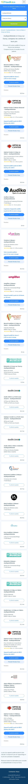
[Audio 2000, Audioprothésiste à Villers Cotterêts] (14, 439)
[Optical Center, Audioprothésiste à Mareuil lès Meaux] (14, 633)
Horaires (6, 90)
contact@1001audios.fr (14, 775)
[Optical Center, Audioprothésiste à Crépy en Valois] (14, 146)
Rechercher (14, 24)
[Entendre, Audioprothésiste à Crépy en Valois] (14, 584)
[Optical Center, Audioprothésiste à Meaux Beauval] (14, 102)
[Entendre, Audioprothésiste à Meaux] (14, 555)
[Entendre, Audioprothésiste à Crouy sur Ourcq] (14, 360)
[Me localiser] (25, 18)
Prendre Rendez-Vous (14, 86)
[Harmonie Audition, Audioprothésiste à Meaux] (14, 468)
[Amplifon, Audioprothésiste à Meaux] (14, 277)
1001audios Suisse (14, 779)
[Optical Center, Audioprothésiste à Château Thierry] (14, 708)
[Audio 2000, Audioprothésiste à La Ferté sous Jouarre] (14, 390)
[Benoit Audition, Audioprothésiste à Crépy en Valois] (14, 317)
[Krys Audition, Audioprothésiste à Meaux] (14, 526)
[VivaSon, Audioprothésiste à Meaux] (14, 234)
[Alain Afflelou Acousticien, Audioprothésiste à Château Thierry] (14, 677)
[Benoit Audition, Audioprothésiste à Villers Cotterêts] (14, 58)
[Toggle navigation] (24, 1)
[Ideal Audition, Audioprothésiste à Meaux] (14, 497)
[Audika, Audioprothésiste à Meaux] (15, 191)
